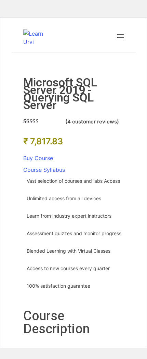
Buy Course (38, 158)
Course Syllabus (44, 169)
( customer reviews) (92, 121)
